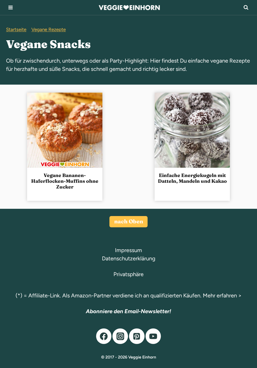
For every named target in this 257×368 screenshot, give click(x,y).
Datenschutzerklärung (128, 258)
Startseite (16, 29)
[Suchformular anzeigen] (246, 8)
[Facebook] (104, 336)
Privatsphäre (128, 274)
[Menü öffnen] (10, 7)
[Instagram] (120, 336)
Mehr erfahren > (222, 295)
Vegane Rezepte (48, 29)
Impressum (128, 250)
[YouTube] (153, 336)
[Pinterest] (137, 336)
